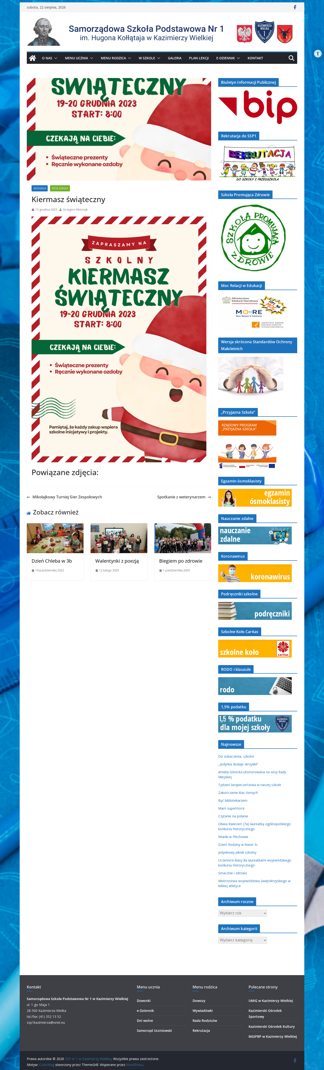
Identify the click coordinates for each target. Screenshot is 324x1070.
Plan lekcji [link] (199, 58)
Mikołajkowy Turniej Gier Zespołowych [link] (67, 497)
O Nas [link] (47, 58)
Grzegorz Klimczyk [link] (75, 210)
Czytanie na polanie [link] (233, 816)
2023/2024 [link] (39, 188)
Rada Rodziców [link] (205, 1020)
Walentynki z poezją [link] (117, 561)
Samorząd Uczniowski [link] (154, 1030)
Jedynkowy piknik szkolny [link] (237, 852)
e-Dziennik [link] (145, 1010)
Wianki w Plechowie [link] (233, 836)
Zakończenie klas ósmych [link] (238, 792)
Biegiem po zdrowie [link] (180, 561)
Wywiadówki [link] (203, 1010)
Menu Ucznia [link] (76, 58)
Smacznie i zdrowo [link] (232, 873)
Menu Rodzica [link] (113, 58)
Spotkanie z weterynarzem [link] (181, 497)
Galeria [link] (174, 58)
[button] (54, 58)
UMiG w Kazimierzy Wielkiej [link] (271, 1000)
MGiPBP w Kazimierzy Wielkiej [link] (273, 1036)
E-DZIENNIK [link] (225, 58)
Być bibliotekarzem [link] (232, 800)
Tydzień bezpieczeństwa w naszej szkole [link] (249, 785)
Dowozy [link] (199, 1000)
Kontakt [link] (255, 58)
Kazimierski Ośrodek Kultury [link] (272, 1026)
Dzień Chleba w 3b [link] (52, 561)
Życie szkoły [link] (60, 188)
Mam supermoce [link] (231, 808)
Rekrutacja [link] (201, 1030)
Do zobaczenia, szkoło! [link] (236, 756)
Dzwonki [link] (144, 1000)
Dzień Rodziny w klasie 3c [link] (238, 844)
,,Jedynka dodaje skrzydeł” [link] (238, 764)
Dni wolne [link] (145, 1020)
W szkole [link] (147, 58)
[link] (318, 53)
